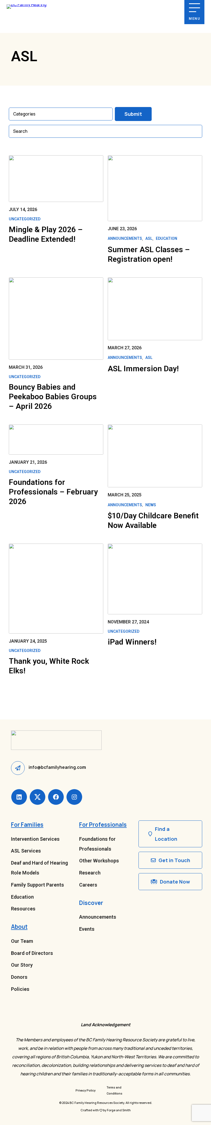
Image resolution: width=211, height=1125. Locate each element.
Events (87, 929)
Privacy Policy (85, 1090)
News (150, 505)
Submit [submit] (133, 114)
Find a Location (166, 834)
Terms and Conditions (114, 1090)
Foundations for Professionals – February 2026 (53, 492)
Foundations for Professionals (97, 844)
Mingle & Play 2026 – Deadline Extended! (46, 234)
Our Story (22, 965)
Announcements (125, 238)
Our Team (22, 941)
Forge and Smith (119, 1110)
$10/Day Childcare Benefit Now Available (153, 520)
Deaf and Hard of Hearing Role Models (39, 868)
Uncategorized (24, 219)
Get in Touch (174, 860)
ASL (148, 238)
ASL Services (26, 851)
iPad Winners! (132, 641)
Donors (19, 977)
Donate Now (175, 881)
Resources (23, 909)
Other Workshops (99, 861)
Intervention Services (35, 839)
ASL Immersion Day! (143, 368)
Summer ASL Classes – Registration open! (149, 254)
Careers (88, 885)
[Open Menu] (194, 7)
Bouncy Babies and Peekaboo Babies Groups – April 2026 (53, 397)
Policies (20, 989)
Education (166, 238)
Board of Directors (32, 953)
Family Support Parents (37, 885)
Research (90, 873)
